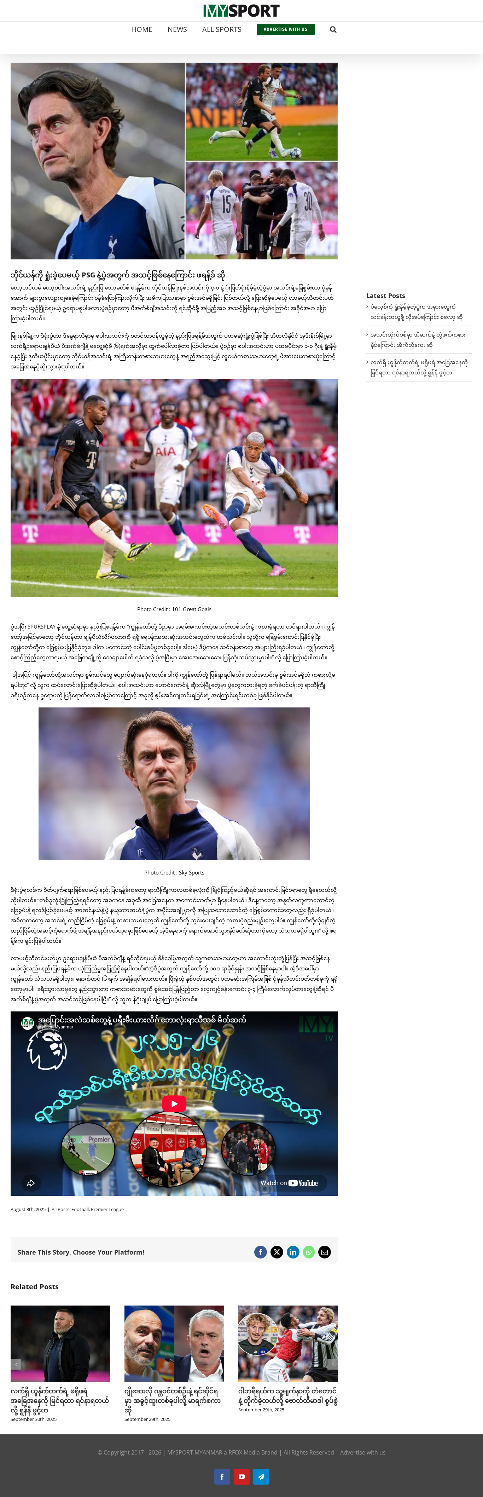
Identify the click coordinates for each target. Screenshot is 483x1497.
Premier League (107, 1209)
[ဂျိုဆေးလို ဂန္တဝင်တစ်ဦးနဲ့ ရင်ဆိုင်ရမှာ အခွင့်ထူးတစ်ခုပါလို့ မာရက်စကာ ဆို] (60, 1309)
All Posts (60, 1209)
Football (80, 1209)
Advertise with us (363, 1452)
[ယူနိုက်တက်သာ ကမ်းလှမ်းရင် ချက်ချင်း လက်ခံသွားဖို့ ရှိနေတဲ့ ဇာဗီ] (288, 1309)
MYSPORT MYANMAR (194, 1452)
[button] (333, 29)
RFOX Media (244, 1452)
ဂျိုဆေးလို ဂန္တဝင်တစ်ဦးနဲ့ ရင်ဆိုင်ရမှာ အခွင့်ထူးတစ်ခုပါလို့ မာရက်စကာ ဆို (59, 1400)
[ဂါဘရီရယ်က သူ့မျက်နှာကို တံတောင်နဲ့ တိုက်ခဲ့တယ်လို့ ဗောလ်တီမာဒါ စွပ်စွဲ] (174, 1309)
